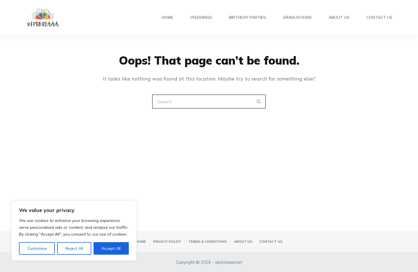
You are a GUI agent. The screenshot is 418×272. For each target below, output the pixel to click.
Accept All (111, 248)
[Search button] (259, 101)
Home (167, 17)
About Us (339, 17)
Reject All (74, 248)
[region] (73, 231)
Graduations (297, 17)
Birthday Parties (247, 17)
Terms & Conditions (207, 241)
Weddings (201, 17)
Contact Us (379, 17)
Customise (37, 248)
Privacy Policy (167, 241)
